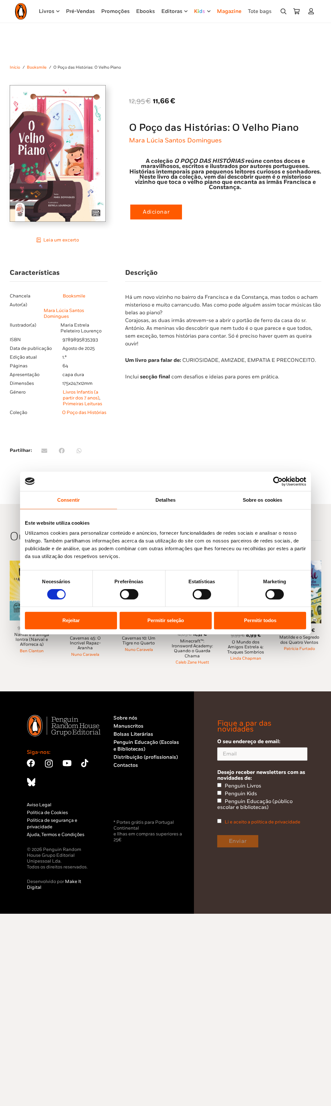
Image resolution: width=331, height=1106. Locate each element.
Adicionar (156, 212)
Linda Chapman (245, 658)
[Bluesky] (31, 782)
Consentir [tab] (68, 500)
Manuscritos (128, 726)
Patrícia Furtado (299, 648)
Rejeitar (71, 620)
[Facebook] (31, 763)
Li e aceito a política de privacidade (262, 822)
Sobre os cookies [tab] (263, 500)
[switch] (129, 594)
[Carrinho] (296, 11)
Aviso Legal (39, 805)
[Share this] (61, 450)
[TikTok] (84, 763)
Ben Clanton (32, 651)
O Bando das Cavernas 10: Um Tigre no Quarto (138, 638)
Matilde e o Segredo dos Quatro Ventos (299, 640)
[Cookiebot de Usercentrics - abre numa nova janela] (278, 481)
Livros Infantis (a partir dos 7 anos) (81, 395)
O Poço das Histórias (84, 412)
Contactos (125, 765)
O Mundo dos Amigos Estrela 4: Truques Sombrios (245, 647)
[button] (283, 11)
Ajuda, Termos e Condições (55, 834)
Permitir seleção (165, 620)
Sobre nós (125, 718)
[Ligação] (312, 11)
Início (15, 67)
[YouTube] (66, 763)
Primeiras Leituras (82, 404)
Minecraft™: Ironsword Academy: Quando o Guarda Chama (192, 649)
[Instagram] (49, 763)
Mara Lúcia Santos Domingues (175, 140)
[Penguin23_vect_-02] (132, 801)
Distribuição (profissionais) (145, 757)
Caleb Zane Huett (192, 662)
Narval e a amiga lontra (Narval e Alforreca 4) (31, 639)
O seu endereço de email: (248, 741)
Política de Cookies (47, 812)
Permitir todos (260, 620)
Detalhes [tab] (165, 500)
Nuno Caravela (85, 654)
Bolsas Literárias (133, 734)
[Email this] (44, 450)
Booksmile (37, 67)
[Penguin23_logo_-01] (21, 11)
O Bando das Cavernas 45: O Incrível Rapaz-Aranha (85, 641)
